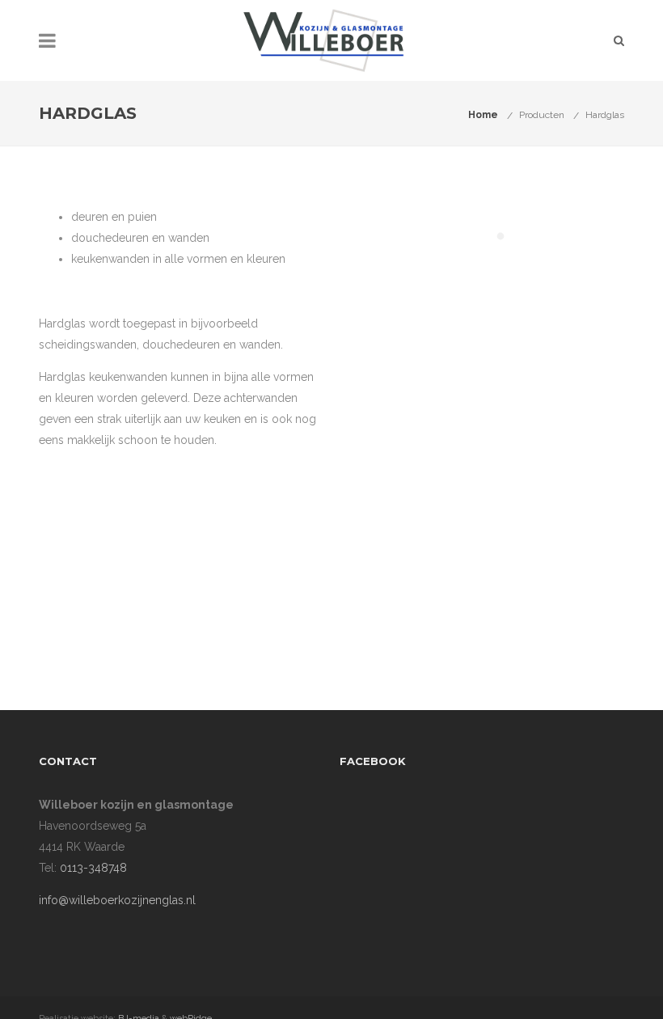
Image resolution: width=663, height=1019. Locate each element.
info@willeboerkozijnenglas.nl (117, 906)
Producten (541, 115)
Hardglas (604, 115)
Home (483, 115)
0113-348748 (93, 874)
